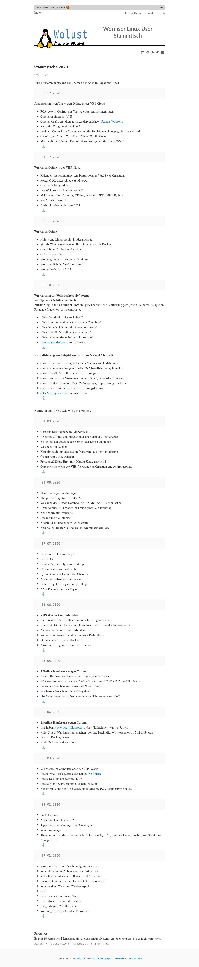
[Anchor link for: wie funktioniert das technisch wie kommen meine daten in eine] (43, 347)
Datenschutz (120, 958)
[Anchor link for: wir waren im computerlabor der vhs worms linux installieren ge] (43, 793)
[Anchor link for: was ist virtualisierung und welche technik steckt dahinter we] (43, 398)
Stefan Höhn (80, 958)
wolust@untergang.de (101, 958)
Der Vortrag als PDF (54, 393)
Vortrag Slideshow (54, 342)
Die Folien (94, 773)
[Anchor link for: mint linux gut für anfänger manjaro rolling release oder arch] (43, 533)
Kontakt (150, 13)
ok (161, 7)
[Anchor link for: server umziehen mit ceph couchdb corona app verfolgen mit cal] (43, 594)
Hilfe (161, 13)
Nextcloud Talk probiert (69, 727)
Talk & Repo (133, 13)
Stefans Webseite (112, 121)
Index (37, 12)
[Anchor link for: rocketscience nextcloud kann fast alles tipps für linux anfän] (43, 845)
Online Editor (136, 958)
